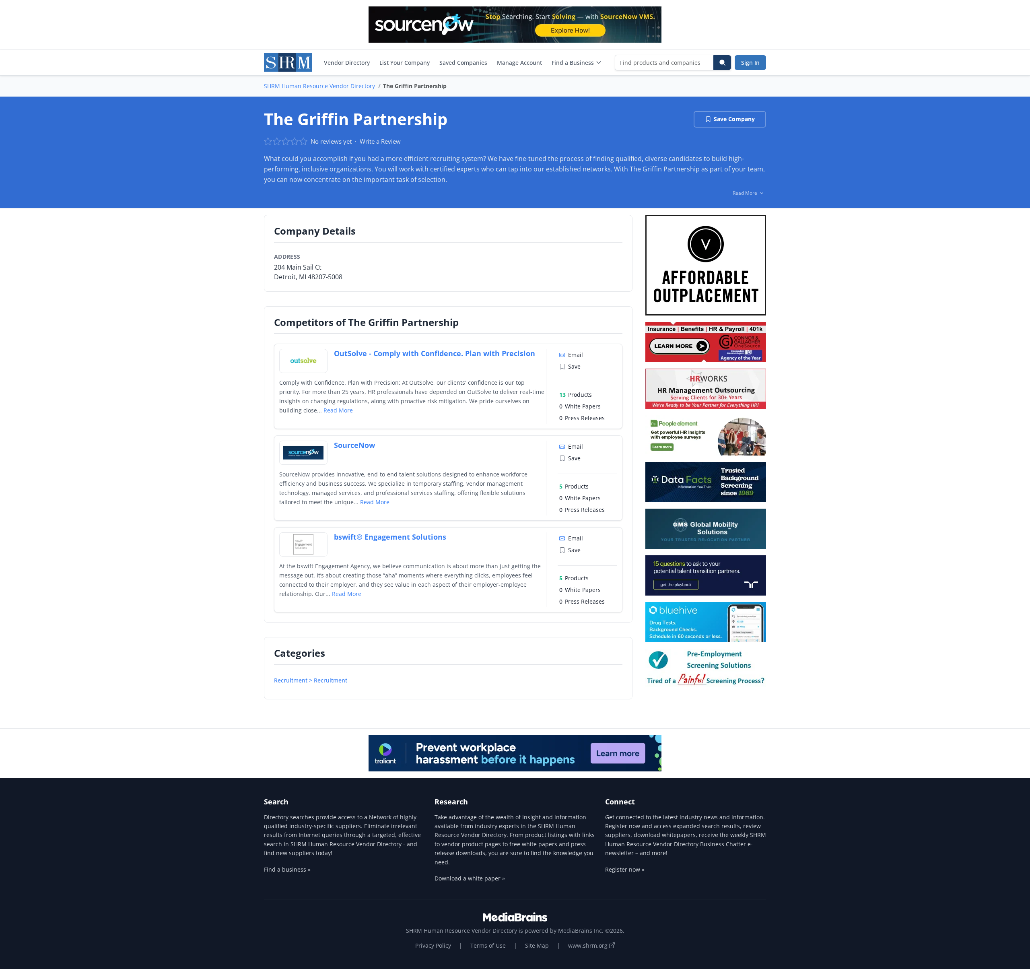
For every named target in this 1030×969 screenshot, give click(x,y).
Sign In (750, 62)
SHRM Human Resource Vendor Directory (319, 86)
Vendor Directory (347, 62)
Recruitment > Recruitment (310, 680)
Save (574, 366)
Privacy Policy (433, 945)
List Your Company (404, 62)
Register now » (625, 869)
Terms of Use (488, 945)
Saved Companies (463, 62)
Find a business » (287, 869)
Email (575, 355)
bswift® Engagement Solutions (390, 537)
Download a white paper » (470, 878)
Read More (338, 410)
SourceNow (354, 445)
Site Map (537, 945)
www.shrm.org (588, 945)
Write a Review (380, 141)
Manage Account (519, 62)
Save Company (734, 119)
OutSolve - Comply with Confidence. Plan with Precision (434, 353)
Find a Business (573, 62)
